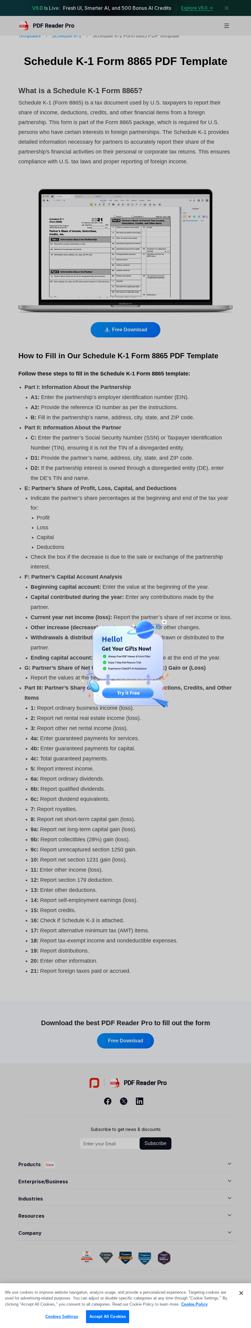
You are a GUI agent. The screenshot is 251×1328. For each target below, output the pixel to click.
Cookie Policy (194, 1304)
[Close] (241, 1293)
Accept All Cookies (107, 1316)
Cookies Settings (61, 1316)
